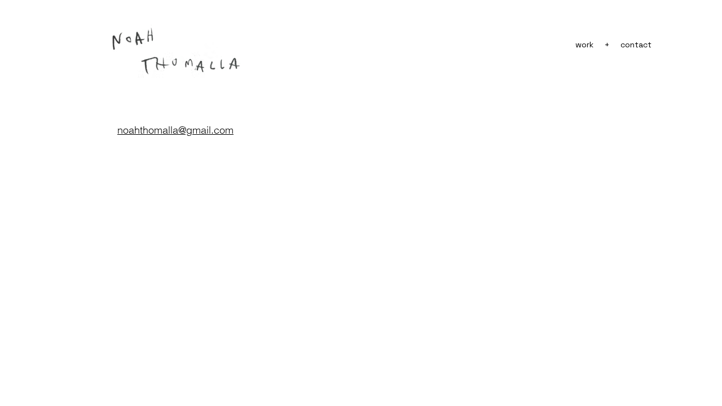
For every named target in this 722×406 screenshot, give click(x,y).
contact (635, 44)
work (584, 44)
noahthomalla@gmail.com (175, 129)
